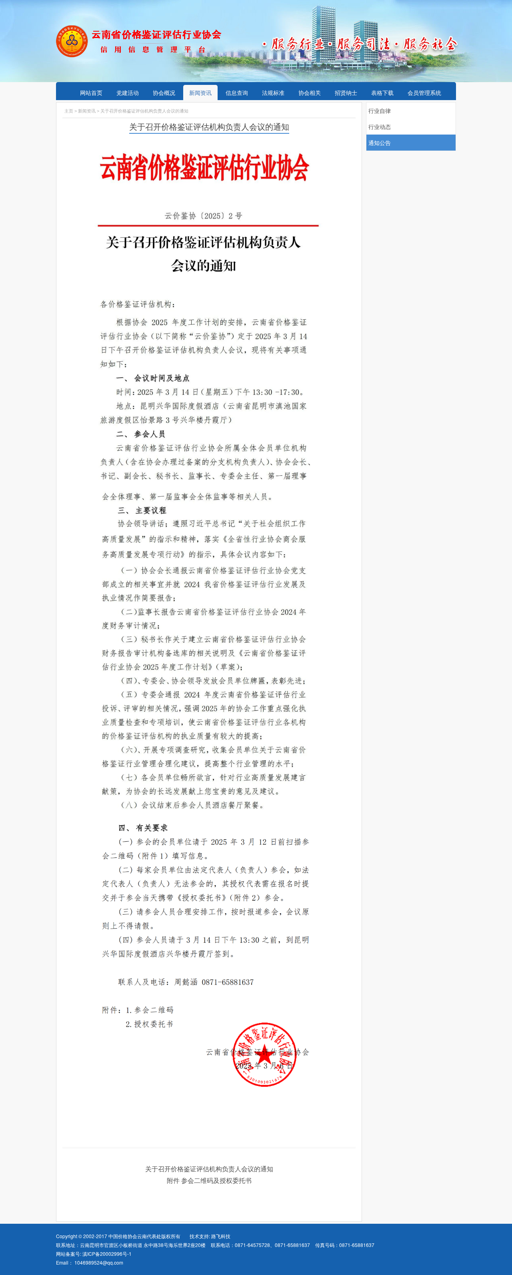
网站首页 (91, 92)
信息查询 (237, 92)
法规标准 (273, 92)
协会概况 (164, 92)
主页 (68, 111)
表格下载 (382, 92)
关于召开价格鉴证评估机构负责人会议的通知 (209, 1168)
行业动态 (379, 127)
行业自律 (379, 111)
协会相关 (309, 92)
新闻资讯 (200, 92)
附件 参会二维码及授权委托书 (209, 1180)
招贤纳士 (346, 92)
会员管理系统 (424, 92)
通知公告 (379, 143)
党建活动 (127, 92)
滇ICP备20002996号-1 (106, 1253)
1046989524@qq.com (98, 1262)
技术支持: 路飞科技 (210, 1236)
